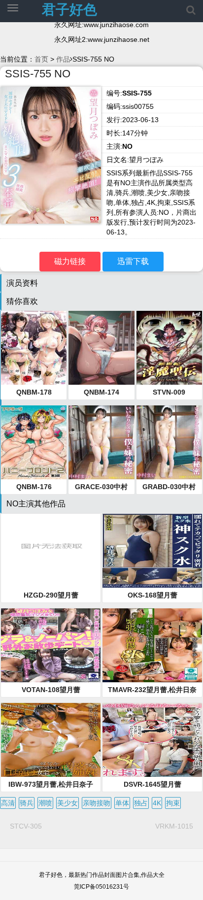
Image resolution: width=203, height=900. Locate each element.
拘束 (173, 803)
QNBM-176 (34, 487)
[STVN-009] (169, 348)
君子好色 (69, 9)
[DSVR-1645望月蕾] (152, 740)
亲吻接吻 (96, 803)
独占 (141, 803)
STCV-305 (26, 826)
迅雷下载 (133, 261)
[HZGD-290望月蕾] (51, 551)
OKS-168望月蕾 (152, 595)
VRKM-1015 (174, 826)
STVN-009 (169, 392)
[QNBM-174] (101, 348)
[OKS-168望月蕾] (152, 551)
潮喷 (45, 803)
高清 (8, 803)
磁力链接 (70, 261)
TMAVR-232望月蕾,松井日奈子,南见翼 (152, 690)
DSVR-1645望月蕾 (152, 784)
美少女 (67, 803)
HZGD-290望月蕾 (51, 595)
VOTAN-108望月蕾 (51, 690)
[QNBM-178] (34, 348)
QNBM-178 (34, 392)
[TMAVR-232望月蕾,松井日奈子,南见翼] (152, 645)
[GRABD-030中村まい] (169, 442)
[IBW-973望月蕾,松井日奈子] (51, 740)
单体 (122, 803)
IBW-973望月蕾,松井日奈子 (50, 784)
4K (157, 803)
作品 (63, 59)
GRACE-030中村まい (101, 487)
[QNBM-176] (34, 442)
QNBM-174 (101, 392)
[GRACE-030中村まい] (101, 442)
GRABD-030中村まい (169, 487)
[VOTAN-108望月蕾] (51, 645)
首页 (41, 59)
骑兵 (27, 803)
